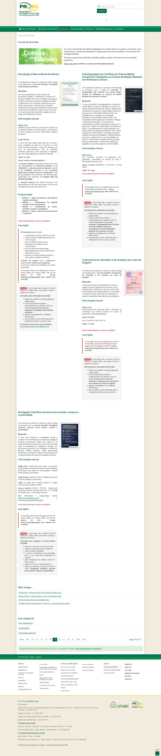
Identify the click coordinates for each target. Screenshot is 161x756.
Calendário (22, 680)
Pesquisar (101, 11)
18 (50, 639)
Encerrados (24, 628)
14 (32, 639)
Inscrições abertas (27, 633)
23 (73, 639)
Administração (23, 667)
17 (46, 639)
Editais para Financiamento (70, 679)
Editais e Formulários (49, 29)
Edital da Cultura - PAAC (69, 682)
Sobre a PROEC (44, 688)
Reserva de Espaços (105, 29)
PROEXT (63, 688)
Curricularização (77, 29)
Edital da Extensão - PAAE (69, 685)
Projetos (128, 664)
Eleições (21, 686)
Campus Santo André (27, 723)
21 (64, 639)
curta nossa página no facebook (87, 649)
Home (23, 29)
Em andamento (26, 623)
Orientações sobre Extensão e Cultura (45, 678)
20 (59, 639)
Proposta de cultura (68, 670)
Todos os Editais (87, 670)
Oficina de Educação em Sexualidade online (34, 600)
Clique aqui (68, 63)
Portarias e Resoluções (47, 685)
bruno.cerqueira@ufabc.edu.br (32, 500)
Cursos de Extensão (110, 667)
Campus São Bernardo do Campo (32, 733)
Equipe (41, 675)
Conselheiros (22, 683)
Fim (83, 639)
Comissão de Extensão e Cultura (26, 673)
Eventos (128, 667)
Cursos (65, 29)
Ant (27, 639)
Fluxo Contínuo (87, 664)
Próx (78, 639)
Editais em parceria (67, 676)
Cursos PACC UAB (109, 673)
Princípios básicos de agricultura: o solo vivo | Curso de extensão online (44, 603)
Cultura (90, 29)
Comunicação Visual (25, 689)
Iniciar (21, 639)
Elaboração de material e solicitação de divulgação (48, 668)
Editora (128, 676)
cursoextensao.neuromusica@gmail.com (34, 326)
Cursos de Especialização (112, 670)
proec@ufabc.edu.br (32, 701)
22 (68, 639)
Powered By (126, 704)
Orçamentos (22, 670)
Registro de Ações (88, 667)
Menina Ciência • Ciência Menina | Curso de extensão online (40, 596)
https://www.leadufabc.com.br (28, 498)
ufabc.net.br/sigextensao (30, 277)
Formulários (65, 691)
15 (37, 639)
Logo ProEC (43, 664)
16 (41, 639)
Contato (120, 29)
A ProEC (33, 29)
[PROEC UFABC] (29, 9)
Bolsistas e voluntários (69, 673)
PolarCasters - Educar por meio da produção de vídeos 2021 (40, 593)
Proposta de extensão (68, 667)
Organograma (44, 682)
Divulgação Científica (46, 672)
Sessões (20, 677)
